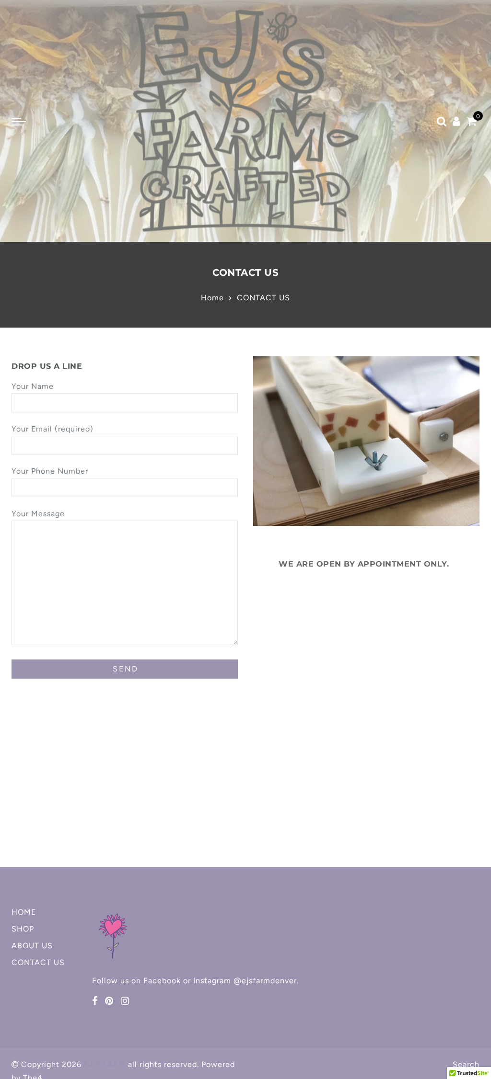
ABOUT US (32, 945)
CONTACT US (38, 962)
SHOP (23, 928)
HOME (24, 912)
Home (212, 297)
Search (466, 1064)
